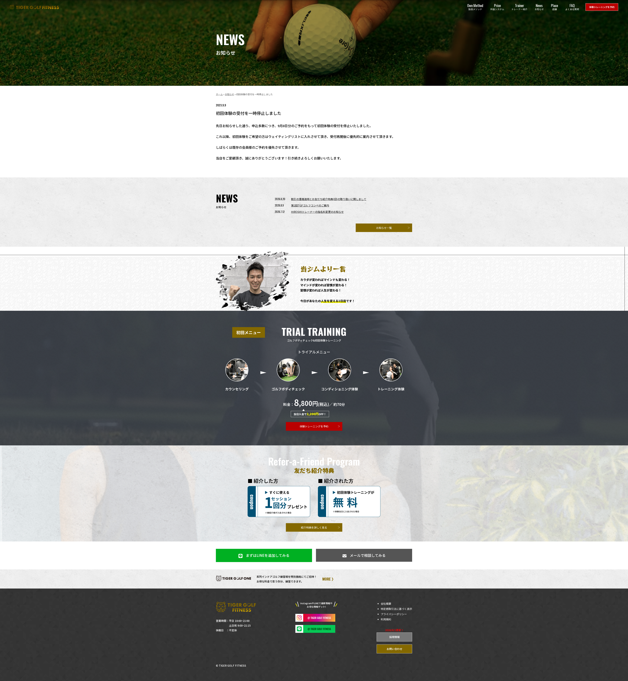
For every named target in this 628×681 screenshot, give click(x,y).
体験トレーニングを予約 (601, 7)
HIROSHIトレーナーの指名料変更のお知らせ (317, 212)
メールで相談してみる (368, 555)
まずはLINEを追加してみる (267, 555)
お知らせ (229, 94)
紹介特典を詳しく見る (314, 527)
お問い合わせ (394, 649)
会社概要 (386, 604)
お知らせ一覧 (384, 228)
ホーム (219, 94)
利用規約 (386, 619)
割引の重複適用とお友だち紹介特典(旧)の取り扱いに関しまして (328, 199)
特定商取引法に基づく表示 (396, 609)
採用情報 (394, 637)
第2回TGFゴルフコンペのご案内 (310, 205)
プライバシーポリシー (394, 614)
